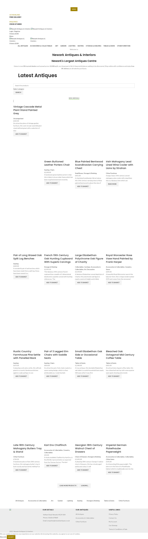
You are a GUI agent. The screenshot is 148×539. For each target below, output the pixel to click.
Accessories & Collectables (115, 267)
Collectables (79, 267)
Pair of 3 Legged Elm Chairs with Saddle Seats (56, 355)
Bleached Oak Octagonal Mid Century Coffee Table (120, 355)
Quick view (16, 139)
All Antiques (19, 501)
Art (85, 269)
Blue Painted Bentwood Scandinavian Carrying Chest (89, 165)
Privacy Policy (113, 514)
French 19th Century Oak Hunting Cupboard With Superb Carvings (58, 259)
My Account (113, 522)
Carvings (87, 267)
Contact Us (113, 518)
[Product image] (58, 145)
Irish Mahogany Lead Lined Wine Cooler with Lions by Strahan (119, 165)
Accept (11, 537)
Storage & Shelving (90, 173)
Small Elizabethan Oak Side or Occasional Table (88, 355)
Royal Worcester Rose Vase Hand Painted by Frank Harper (119, 259)
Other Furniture (111, 173)
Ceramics (128, 267)
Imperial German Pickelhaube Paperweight (116, 448)
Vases (108, 269)
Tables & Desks (80, 363)
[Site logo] (20, 29)
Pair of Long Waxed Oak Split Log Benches (27, 257)
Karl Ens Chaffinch (55, 445)
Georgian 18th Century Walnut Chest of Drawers (88, 448)
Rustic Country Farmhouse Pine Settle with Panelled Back (26, 355)
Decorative (91, 269)
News (74, 9)
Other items (110, 459)
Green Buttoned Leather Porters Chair (57, 163)
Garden (60, 501)
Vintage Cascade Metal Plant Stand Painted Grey (27, 110)
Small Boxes (79, 173)
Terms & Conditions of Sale (118, 529)
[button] (21, 134)
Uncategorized (18, 118)
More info (3, 537)
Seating (46, 170)
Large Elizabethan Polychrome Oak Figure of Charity (89, 259)
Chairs (52, 170)
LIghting (70, 501)
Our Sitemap (113, 525)
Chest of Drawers (81, 457)
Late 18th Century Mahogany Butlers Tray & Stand (27, 448)
